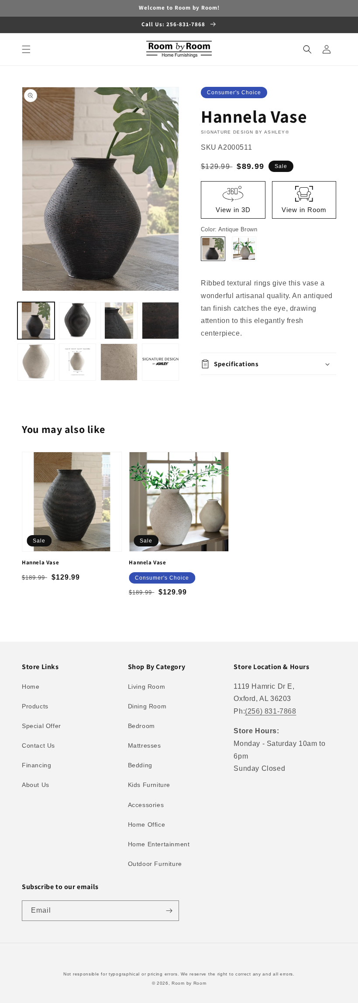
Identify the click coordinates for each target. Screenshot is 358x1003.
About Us (35, 784)
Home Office (146, 824)
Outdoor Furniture (155, 863)
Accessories (146, 804)
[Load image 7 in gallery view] (77, 362)
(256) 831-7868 (270, 711)
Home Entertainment (159, 844)
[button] (26, 49)
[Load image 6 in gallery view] (36, 362)
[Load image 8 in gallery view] (119, 362)
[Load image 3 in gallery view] (119, 320)
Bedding (140, 765)
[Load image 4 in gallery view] (160, 320)
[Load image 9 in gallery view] (160, 362)
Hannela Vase (40, 562)
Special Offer (41, 725)
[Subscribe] (169, 910)
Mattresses (144, 745)
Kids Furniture (149, 784)
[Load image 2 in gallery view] (77, 320)
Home (30, 686)
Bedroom (141, 725)
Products (35, 706)
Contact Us (38, 745)
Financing (36, 765)
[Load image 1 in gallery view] (36, 320)
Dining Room (147, 706)
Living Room (146, 686)
